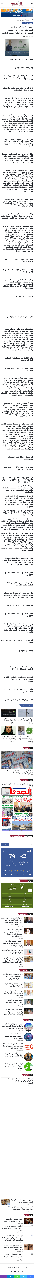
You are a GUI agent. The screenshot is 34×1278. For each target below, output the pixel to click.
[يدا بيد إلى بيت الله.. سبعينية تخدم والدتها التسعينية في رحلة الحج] (28, 1256)
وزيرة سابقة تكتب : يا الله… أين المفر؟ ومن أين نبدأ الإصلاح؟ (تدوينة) (22, 1080)
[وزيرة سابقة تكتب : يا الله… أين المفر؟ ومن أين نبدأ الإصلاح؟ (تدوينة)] (5, 1137)
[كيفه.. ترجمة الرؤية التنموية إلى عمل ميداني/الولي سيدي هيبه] (5, 1209)
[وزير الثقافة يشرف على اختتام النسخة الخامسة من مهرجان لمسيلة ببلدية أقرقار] (28, 976)
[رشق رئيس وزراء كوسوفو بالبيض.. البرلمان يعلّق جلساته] (28, 1221)
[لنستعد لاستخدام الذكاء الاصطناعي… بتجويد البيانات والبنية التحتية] (28, 1037)
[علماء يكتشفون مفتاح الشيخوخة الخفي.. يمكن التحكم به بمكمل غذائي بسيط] (28, 1247)
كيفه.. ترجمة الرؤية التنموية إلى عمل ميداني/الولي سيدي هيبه (22, 1208)
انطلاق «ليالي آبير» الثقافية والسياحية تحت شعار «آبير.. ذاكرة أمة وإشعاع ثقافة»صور (13, 1011)
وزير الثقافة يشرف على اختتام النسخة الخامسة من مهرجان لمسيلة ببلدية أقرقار (13, 976)
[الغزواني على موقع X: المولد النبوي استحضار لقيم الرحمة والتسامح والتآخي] (8, 713)
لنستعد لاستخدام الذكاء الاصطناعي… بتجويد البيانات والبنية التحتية (14, 1036)
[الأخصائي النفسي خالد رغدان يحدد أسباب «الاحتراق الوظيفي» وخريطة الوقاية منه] (28, 943)
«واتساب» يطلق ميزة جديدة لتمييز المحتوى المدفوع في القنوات (13, 1065)
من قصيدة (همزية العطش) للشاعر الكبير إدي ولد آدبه (14, 984)
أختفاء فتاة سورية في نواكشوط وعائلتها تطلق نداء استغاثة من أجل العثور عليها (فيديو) (9, 738)
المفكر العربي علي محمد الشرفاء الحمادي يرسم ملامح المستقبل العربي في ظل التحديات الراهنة (13, 932)
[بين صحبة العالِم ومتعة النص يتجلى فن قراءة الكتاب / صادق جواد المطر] (28, 993)
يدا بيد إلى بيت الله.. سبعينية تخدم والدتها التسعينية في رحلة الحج (13, 1256)
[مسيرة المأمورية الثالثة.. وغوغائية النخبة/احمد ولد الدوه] (5, 1202)
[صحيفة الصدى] (17, 3)
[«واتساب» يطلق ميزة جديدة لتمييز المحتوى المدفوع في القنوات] (28, 1066)
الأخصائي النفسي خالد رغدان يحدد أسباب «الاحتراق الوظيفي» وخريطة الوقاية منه (12, 943)
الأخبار (23, 23)
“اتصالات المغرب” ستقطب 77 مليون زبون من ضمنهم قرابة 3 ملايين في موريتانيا (13, 1046)
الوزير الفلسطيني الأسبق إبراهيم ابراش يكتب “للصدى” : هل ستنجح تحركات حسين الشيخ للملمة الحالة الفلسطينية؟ (12, 921)
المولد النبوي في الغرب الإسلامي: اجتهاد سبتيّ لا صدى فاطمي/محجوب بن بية (13, 1002)
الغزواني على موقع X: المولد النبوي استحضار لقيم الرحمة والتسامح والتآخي (9, 720)
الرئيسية (28, 20)
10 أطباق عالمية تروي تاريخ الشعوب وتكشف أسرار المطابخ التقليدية (12, 1228)
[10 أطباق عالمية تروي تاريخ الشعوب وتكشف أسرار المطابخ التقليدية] (28, 1228)
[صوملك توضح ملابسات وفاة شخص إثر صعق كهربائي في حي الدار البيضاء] (25, 713)
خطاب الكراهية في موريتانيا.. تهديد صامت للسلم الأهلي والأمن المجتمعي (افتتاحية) (19, 772)
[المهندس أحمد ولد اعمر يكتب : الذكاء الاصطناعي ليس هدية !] (28, 1056)
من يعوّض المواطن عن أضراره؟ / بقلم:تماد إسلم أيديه (12, 951)
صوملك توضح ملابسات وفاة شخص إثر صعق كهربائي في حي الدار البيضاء (25, 720)
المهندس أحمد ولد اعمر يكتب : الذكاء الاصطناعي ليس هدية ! (13, 1054)
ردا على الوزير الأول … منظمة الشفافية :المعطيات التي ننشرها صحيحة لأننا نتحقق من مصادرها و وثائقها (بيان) (25, 739)
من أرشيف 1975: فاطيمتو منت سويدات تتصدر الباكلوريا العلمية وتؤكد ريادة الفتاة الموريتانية (12, 1237)
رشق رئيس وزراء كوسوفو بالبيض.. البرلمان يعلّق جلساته (13, 1220)
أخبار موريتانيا (21, 20)
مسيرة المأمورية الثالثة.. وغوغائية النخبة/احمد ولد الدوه (22, 1201)
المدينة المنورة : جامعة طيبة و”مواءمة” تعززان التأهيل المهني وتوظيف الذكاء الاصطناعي (12, 1026)
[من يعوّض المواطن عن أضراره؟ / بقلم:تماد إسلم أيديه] (28, 952)
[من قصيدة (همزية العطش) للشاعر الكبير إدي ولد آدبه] (28, 985)
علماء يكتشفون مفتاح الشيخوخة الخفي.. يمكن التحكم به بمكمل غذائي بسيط (12, 1247)
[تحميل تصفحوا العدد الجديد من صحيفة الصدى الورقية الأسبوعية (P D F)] (17, 832)
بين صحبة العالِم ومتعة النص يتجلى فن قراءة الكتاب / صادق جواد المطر (13, 993)
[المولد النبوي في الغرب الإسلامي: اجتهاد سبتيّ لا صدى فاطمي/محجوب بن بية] (28, 1002)
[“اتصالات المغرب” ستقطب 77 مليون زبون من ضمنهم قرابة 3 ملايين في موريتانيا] (28, 1047)
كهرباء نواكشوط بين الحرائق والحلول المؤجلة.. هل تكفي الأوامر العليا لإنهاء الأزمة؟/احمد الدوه (12, 960)
